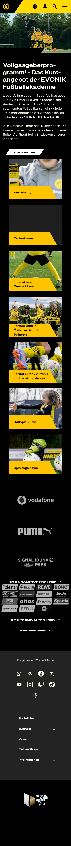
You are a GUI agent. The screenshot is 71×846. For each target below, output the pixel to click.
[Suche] (54, 6)
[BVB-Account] (45, 6)
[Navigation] (64, 6)
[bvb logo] (6, 6)
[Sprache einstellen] (35, 6)
